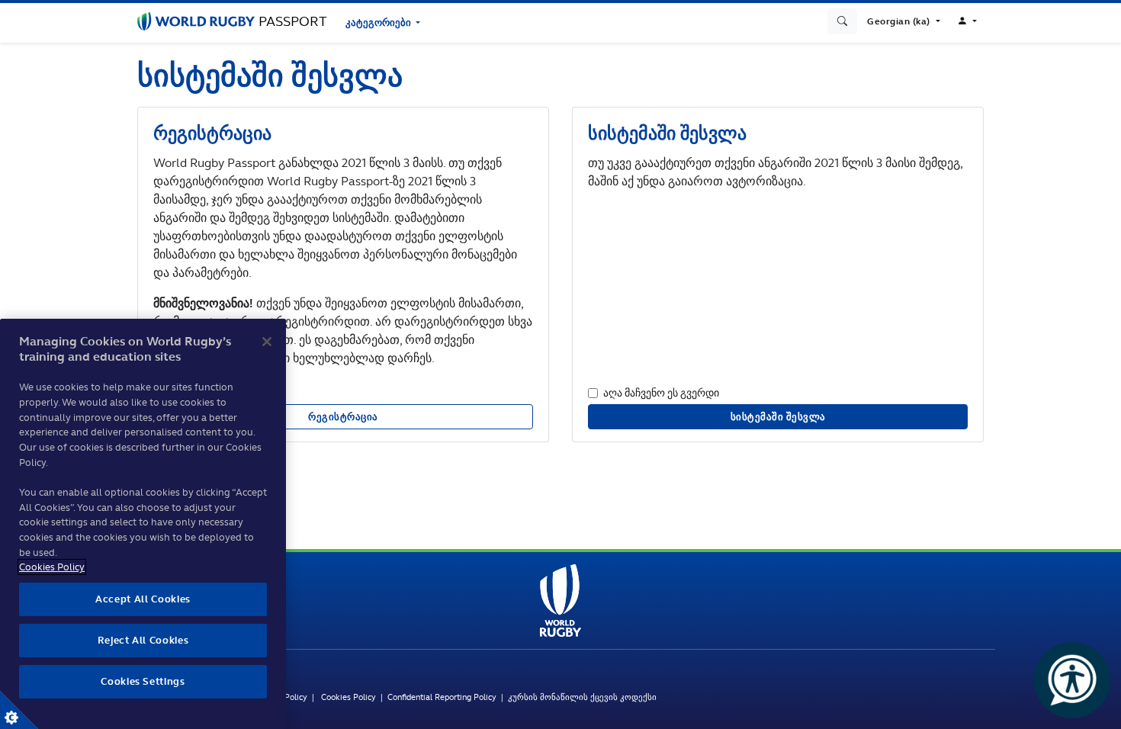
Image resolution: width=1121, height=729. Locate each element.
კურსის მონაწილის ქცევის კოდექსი (582, 697)
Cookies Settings (19, 710)
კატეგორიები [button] (379, 22)
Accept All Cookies (143, 599)
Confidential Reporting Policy (444, 697)
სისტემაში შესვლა (778, 416)
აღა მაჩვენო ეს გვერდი (661, 392)
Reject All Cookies (143, 640)
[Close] (267, 341)
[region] (143, 524)
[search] (842, 21)
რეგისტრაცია (343, 416)
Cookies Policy (348, 697)
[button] (903, 21)
